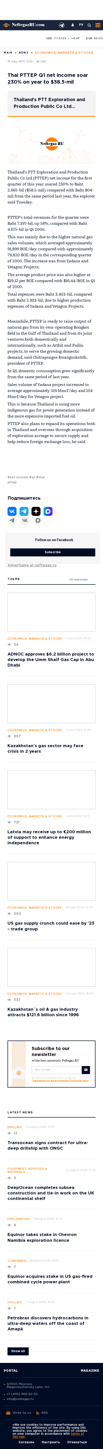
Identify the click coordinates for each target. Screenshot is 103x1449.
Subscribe (53, 552)
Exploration (19, 1219)
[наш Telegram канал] (61, 25)
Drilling (15, 1127)
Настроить (51, 1442)
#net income (18, 477)
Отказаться (77, 1442)
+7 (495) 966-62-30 (22, 1394)
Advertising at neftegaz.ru (32, 565)
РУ (81, 25)
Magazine (90, 1370)
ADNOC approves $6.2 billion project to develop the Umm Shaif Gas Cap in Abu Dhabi (51, 660)
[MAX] (38, 520)
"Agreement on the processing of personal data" (60, 1081)
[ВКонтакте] (25, 520)
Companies (17, 1261)
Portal (11, 1370)
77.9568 (60, 38)
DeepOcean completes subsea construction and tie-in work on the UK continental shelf (51, 1193)
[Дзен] (36, 511)
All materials (78, 579)
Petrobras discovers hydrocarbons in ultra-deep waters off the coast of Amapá (48, 1323)
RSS (45, 1412)
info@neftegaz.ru (20, 1399)
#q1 (32, 477)
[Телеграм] (12, 520)
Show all (18, 1351)
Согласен (26, 1442)
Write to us (22, 1412)
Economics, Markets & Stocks (35, 639)
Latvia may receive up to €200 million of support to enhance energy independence (49, 837)
